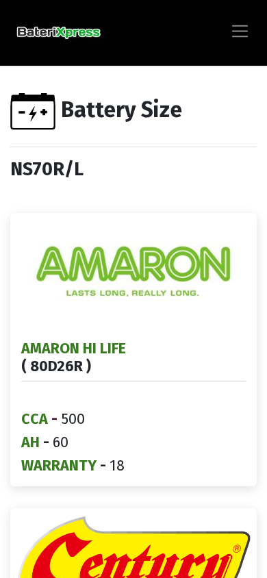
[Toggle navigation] (240, 32)
